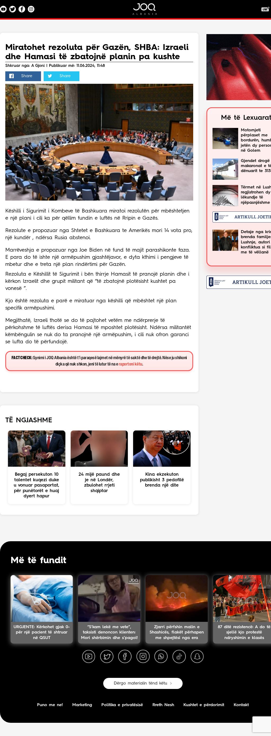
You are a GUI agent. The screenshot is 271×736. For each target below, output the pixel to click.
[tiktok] (179, 657)
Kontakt (241, 705)
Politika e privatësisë (122, 705)
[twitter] (107, 657)
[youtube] (89, 657)
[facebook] (125, 657)
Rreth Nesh (163, 705)
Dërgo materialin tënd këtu (140, 683)
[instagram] (143, 657)
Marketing (82, 705)
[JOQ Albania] (148, 11)
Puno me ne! (50, 705)
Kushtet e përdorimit (203, 705)
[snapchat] (197, 657)
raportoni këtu (130, 364)
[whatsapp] (161, 657)
